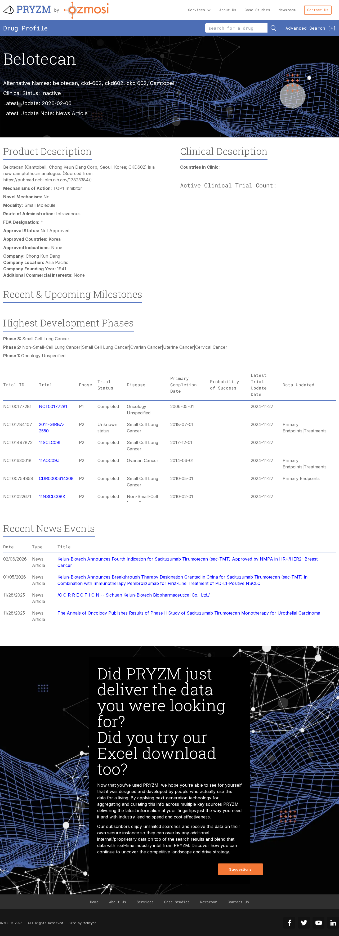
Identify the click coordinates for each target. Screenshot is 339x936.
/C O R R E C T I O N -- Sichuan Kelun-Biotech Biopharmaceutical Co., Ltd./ (133, 595)
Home (94, 901)
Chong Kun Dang (43, 256)
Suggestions (240, 869)
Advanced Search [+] (311, 28)
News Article (72, 113)
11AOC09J (49, 460)
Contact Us (317, 9)
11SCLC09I (49, 442)
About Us (227, 9)
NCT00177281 (53, 406)
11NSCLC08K (52, 496)
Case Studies (257, 9)
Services (196, 9)
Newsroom (287, 9)
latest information (142, 810)
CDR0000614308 (56, 478)
